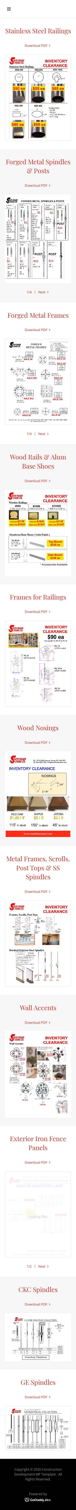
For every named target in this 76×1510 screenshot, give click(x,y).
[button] (12, 9)
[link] (38, 45)
